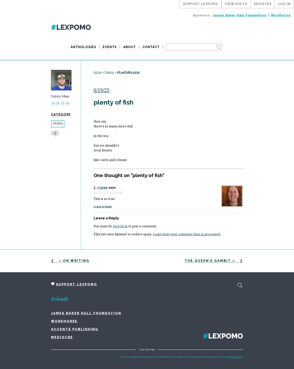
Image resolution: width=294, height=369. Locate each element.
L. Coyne (101, 187)
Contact (151, 47)
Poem (57, 124)
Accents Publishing (74, 329)
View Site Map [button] (147, 349)
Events (110, 47)
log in (284, 4)
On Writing (76, 261)
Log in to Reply (103, 206)
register (262, 4)
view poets (236, 4)
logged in (120, 226)
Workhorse (281, 15)
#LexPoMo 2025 (128, 72)
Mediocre (62, 337)
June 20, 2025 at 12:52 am (108, 192)
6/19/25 (101, 90)
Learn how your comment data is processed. (187, 234)
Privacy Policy (234, 357)
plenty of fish (113, 102)
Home (98, 72)
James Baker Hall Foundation (239, 15)
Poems (109, 72)
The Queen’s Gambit (208, 261)
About (129, 47)
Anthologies (83, 47)
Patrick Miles (60, 96)
